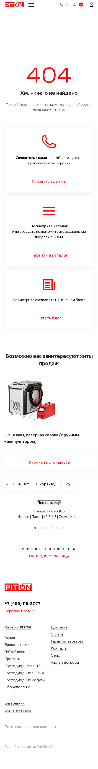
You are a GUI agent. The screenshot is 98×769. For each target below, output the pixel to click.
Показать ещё (49, 503)
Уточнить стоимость (49, 462)
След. (63, 517)
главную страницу (49, 556)
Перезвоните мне (19, 611)
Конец (75, 517)
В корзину (46, 484)
